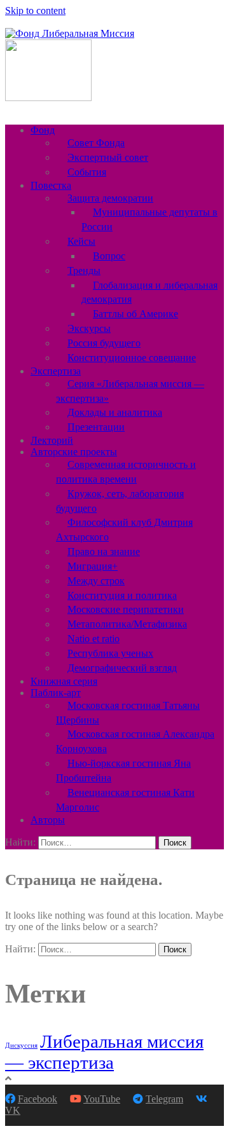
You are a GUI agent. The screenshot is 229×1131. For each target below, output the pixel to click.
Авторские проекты (74, 451)
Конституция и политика (122, 595)
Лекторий (52, 440)
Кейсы (81, 241)
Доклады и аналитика (114, 412)
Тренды (84, 270)
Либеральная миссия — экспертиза (104, 1052)
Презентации (96, 427)
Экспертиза (56, 371)
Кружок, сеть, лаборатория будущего (120, 501)
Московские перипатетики (125, 609)
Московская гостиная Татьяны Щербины (128, 712)
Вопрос (109, 255)
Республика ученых (110, 653)
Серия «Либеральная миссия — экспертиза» (130, 391)
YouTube (101, 1098)
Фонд (43, 130)
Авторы (48, 819)
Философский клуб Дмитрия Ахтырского (124, 529)
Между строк (96, 580)
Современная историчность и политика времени (126, 471)
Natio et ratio (93, 638)
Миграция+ (92, 566)
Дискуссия (21, 1045)
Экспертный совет (107, 157)
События (86, 172)
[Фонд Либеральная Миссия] (69, 33)
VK (12, 1110)
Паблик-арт (56, 692)
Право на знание (103, 551)
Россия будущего (104, 343)
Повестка (51, 185)
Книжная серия (64, 681)
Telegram (164, 1098)
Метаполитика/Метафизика (127, 624)
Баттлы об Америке (135, 313)
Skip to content (35, 10)
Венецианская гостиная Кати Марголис (125, 799)
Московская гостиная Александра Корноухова (135, 741)
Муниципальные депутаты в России (149, 219)
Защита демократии (110, 198)
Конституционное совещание (131, 357)
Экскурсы (89, 328)
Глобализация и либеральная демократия (149, 292)
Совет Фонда (96, 142)
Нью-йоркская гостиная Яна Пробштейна (123, 770)
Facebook (37, 1098)
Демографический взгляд (122, 667)
